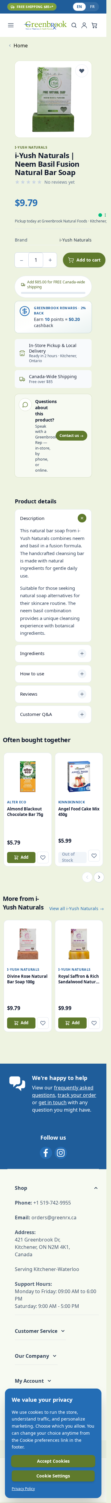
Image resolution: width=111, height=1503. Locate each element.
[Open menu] (14, 25)
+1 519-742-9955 (52, 1202)
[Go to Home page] (45, 25)
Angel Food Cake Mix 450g (79, 811)
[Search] (74, 25)
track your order (77, 1095)
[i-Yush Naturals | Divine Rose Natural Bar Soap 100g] (27, 944)
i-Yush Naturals (23, 969)
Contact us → (72, 435)
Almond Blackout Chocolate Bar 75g (25, 811)
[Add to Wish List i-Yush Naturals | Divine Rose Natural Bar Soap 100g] (42, 1023)
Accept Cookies (53, 1461)
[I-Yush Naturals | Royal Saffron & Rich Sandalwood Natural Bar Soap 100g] (79, 944)
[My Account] (84, 25)
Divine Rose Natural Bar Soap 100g (27, 979)
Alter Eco (17, 802)
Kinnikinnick (71, 802)
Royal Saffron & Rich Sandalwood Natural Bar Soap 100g (79, 979)
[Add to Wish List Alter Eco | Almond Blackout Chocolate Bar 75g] (42, 857)
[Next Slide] (99, 877)
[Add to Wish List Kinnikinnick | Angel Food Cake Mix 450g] (94, 855)
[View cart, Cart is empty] (94, 25)
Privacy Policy (23, 1488)
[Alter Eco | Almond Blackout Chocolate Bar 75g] (27, 776)
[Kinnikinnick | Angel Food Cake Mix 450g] (79, 776)
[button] (57, 1188)
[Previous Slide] (87, 877)
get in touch (53, 1102)
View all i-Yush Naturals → (76, 908)
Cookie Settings (53, 1476)
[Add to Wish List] (82, 71)
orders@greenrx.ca (53, 1217)
